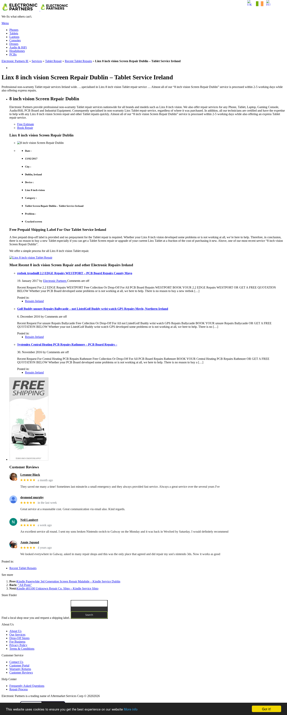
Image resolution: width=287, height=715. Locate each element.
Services (37, 61)
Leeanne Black (30, 474)
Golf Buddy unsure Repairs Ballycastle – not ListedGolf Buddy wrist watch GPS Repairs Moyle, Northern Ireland (92, 308)
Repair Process (18, 689)
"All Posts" (25, 585)
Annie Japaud (29, 542)
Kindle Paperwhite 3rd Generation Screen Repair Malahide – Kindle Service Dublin (68, 581)
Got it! (266, 708)
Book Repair (25, 127)
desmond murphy (32, 497)
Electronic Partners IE (15, 61)
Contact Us (16, 662)
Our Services (17, 634)
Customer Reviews (21, 672)
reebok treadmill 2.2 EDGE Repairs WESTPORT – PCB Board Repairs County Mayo (74, 273)
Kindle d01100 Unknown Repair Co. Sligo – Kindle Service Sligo (57, 588)
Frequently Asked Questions (26, 685)
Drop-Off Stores (19, 638)
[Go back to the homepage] (36, 10)
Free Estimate (25, 124)
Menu (5, 23)
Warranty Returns (20, 669)
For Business (17, 641)
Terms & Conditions (21, 648)
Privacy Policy (18, 645)
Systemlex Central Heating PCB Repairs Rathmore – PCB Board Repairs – (67, 344)
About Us (15, 631)
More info (130, 709)
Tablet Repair (53, 61)
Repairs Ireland (34, 301)
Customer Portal (19, 665)
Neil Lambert (29, 519)
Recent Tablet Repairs (78, 61)
